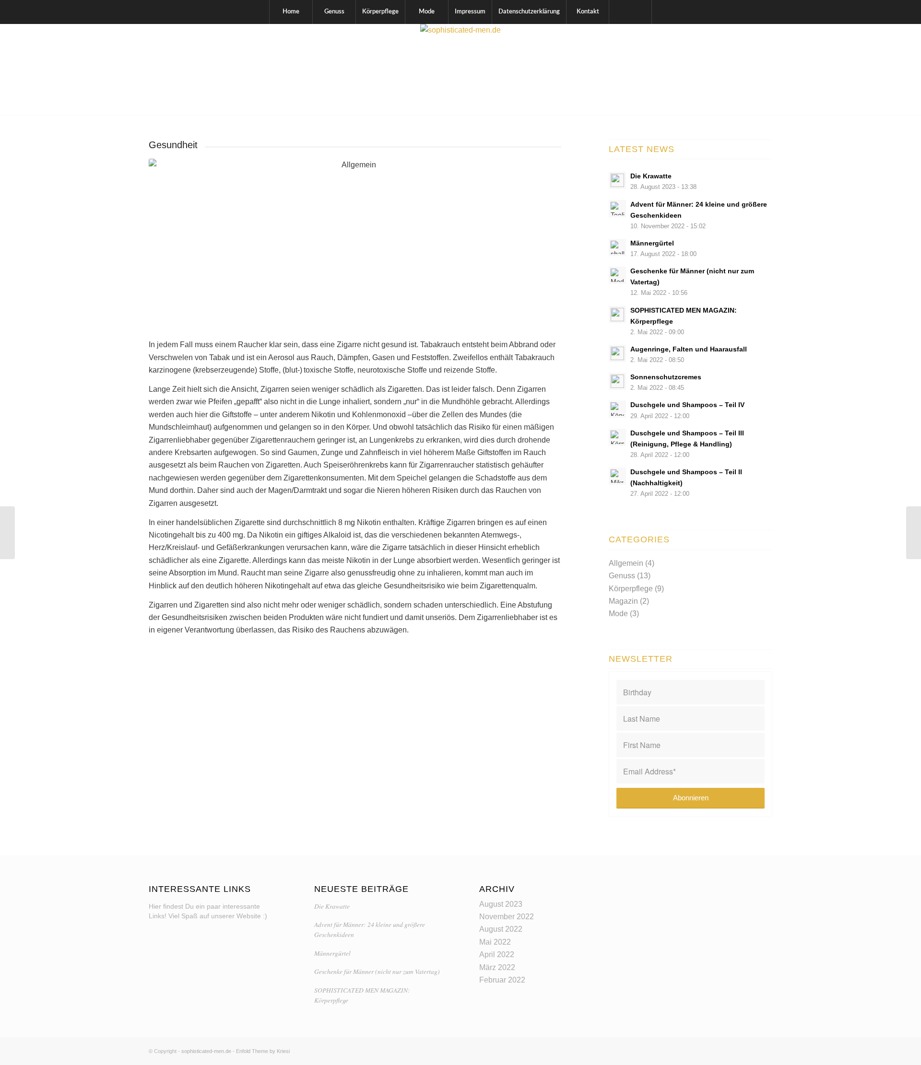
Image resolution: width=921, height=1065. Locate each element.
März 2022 (497, 967)
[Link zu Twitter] (751, 69)
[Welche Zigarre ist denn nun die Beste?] (7, 532)
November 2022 (506, 917)
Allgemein (626, 563)
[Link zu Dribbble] (765, 69)
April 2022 (496, 954)
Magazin (623, 601)
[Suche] (630, 12)
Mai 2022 (495, 942)
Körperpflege (631, 589)
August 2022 (500, 929)
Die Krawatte (332, 906)
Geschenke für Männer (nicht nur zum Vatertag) (377, 971)
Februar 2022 (502, 980)
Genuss (622, 576)
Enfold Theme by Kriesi (263, 1051)
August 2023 (500, 904)
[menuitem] (290, 12)
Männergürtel (332, 953)
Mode (618, 613)
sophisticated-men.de (206, 1051)
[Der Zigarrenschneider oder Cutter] (913, 532)
